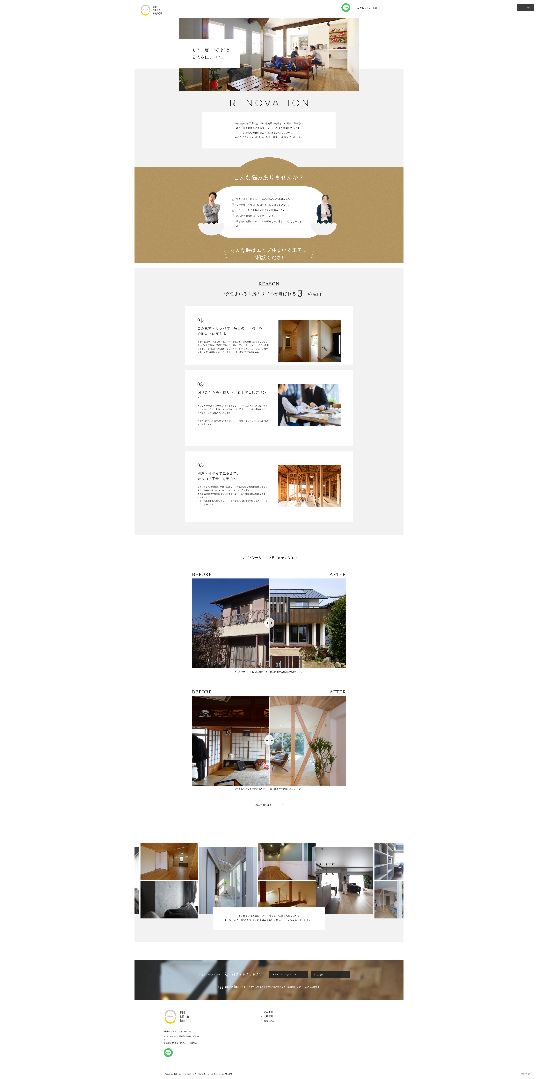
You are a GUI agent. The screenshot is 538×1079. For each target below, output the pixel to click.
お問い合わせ (271, 1021)
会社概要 (268, 1016)
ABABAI (228, 1074)
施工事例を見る (263, 804)
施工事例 (268, 1011)
